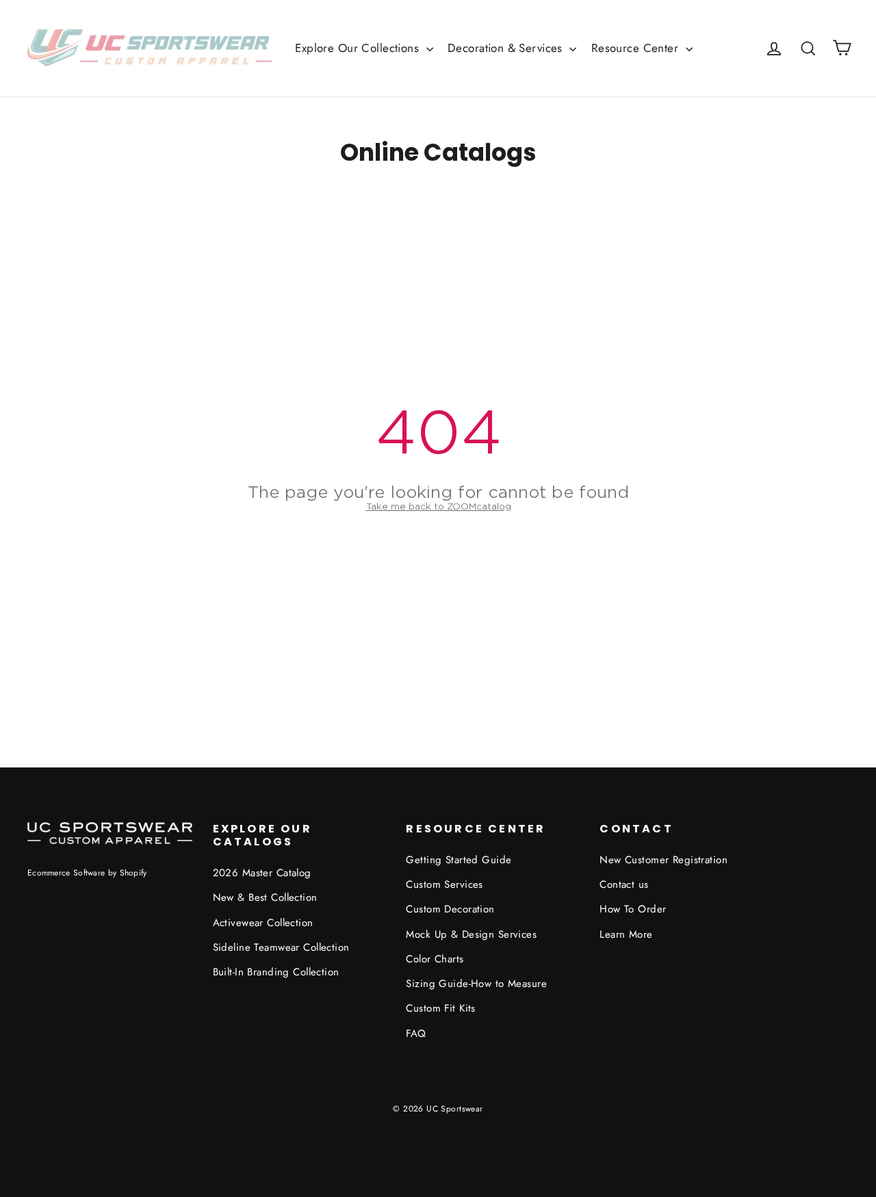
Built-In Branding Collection (276, 971)
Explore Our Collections (358, 48)
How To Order (633, 909)
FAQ (416, 1033)
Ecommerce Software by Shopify (87, 872)
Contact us (624, 884)
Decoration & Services (507, 48)
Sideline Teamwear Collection (281, 947)
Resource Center (636, 48)
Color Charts (434, 958)
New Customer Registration (663, 859)
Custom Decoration (450, 909)
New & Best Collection (265, 897)
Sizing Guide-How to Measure (476, 983)
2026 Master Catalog (262, 872)
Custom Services (444, 884)
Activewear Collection (263, 922)
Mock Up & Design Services (471, 934)
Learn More (626, 934)
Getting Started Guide (458, 859)
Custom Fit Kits (440, 1008)
